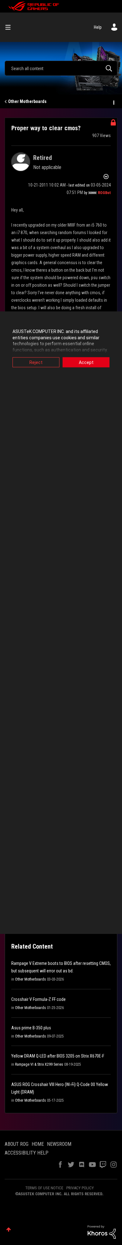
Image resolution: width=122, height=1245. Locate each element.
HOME (38, 1144)
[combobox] (61, 68)
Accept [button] (86, 362)
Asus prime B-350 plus (31, 1027)
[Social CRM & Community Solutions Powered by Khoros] (102, 1231)
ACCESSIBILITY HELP (26, 1153)
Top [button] (8, 1229)
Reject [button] (36, 362)
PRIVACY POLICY (80, 1188)
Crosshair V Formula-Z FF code (38, 999)
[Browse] (10, 27)
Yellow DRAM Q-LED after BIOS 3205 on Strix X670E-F (57, 1055)
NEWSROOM (59, 1144)
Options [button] (113, 102)
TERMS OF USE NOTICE (44, 1188)
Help (98, 27)
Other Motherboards (27, 101)
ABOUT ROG (16, 1144)
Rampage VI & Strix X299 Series (39, 1064)
